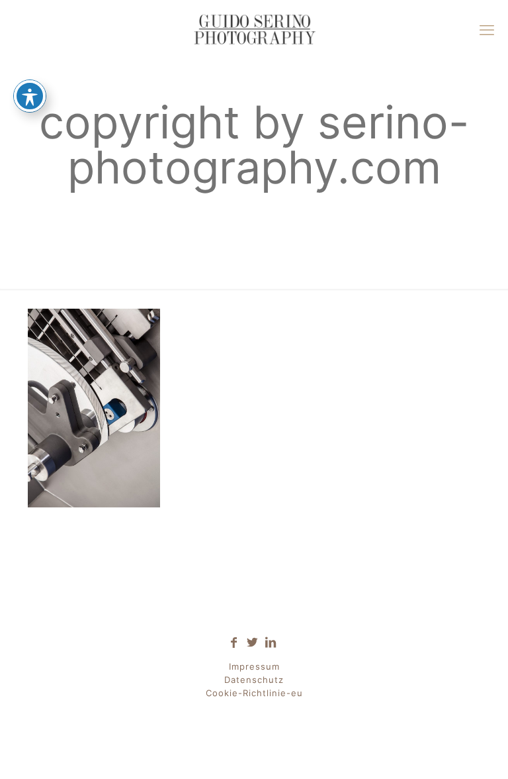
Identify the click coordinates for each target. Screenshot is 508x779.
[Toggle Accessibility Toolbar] (30, 96)
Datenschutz (254, 679)
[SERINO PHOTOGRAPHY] (254, 30)
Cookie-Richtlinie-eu (254, 693)
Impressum (254, 666)
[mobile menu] (487, 30)
